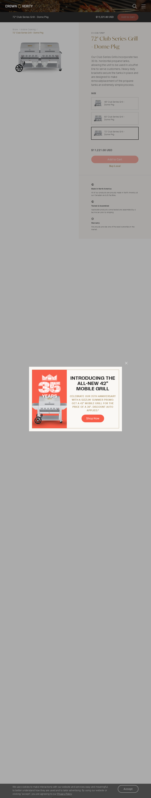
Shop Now (92, 418)
